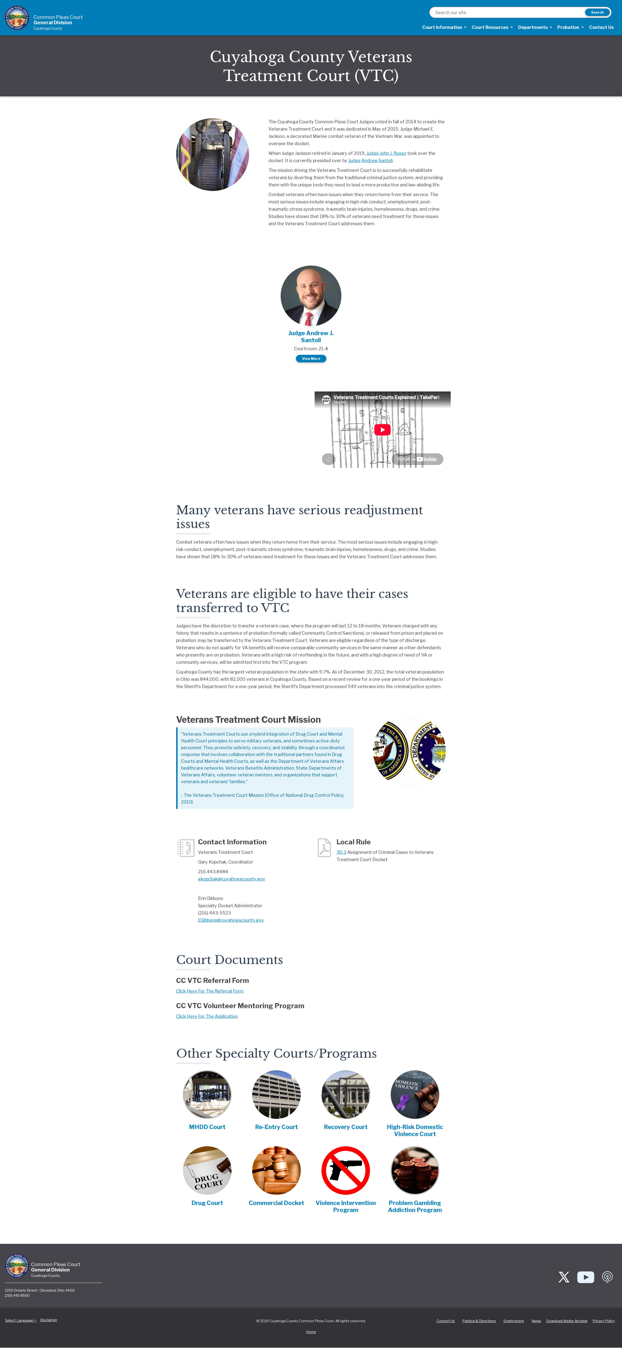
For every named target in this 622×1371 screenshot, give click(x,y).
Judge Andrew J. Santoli (311, 337)
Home (311, 1332)
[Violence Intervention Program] (345, 1172)
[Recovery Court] (345, 1096)
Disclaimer (48, 1320)
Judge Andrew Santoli (370, 160)
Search (597, 12)
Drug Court (207, 1202)
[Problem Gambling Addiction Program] (415, 1172)
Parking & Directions (479, 1321)
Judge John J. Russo (386, 153)
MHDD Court (207, 1126)
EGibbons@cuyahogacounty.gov (231, 920)
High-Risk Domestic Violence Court (415, 1130)
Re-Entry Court (276, 1126)
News (536, 1321)
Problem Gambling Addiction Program (415, 1206)
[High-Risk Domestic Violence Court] (415, 1096)
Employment (513, 1321)
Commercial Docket (276, 1202)
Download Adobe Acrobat (566, 1321)
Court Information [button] (442, 27)
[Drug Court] (207, 1172)
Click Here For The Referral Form (209, 991)
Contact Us (601, 27)
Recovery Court (346, 1126)
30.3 (341, 852)
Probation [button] (568, 27)
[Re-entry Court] (276, 1096)
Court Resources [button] (490, 27)
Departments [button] (533, 27)
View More (311, 359)
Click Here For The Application (207, 1016)
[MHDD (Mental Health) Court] (207, 1096)
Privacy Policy (604, 1321)
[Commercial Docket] (276, 1172)
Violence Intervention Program (346, 1206)
